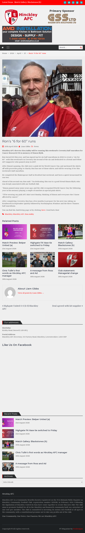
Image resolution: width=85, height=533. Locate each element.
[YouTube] (77, 2)
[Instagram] (73, 2)
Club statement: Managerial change (68, 271)
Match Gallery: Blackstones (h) (27, 2)
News (36, 146)
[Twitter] (69, 2)
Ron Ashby (29, 214)
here (43, 210)
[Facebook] (65, 2)
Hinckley (8, 214)
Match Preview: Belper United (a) (14, 244)
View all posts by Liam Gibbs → (31, 293)
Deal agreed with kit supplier (66, 306)
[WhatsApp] (81, 2)
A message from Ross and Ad (41, 271)
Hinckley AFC (18, 214)
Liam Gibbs (25, 146)
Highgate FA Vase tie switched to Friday (41, 244)
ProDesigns (78, 529)
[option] (32, 2)
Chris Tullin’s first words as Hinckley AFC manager (14, 273)
